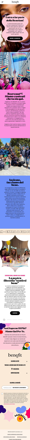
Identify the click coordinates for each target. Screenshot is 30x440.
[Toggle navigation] (2, 2)
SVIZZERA (16, 369)
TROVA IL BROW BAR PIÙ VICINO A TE (15, 365)
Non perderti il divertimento (19, 387)
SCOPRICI (15, 313)
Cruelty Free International (15, 439)
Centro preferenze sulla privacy (15, 434)
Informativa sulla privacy (9, 436)
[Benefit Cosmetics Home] (15, 2)
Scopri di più (15, 361)
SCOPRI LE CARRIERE (15, 38)
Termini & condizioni (22, 436)
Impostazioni (15, 373)
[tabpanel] (15, 279)
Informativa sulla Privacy (9, 403)
